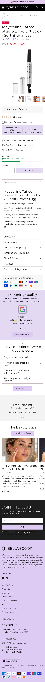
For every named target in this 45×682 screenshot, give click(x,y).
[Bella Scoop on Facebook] (20, 372)
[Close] (40, 310)
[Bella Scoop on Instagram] (24, 372)
